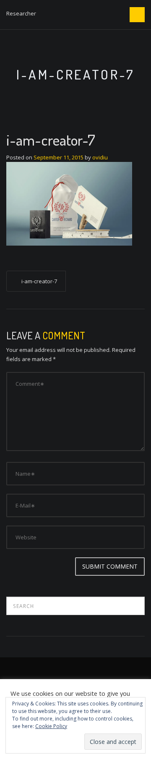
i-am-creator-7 (39, 281)
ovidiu (100, 157)
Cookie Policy (51, 726)
